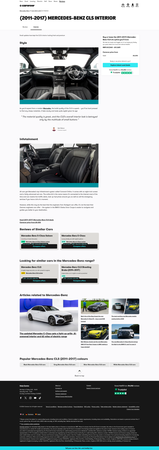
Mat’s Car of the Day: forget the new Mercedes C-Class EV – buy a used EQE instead (93, 319)
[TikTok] (40, 398)
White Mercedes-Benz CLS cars (124, 364)
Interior (36, 27)
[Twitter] (25, 398)
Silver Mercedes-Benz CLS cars (94, 364)
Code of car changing (133, 409)
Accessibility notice (134, 406)
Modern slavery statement (120, 406)
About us (57, 385)
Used (26, 1)
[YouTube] (35, 398)
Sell (45, 1)
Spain (39, 414)
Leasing (32, 1)
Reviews (62, 1)
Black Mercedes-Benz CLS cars (34, 364)
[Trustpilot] (120, 72)
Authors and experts (61, 391)
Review (25, 27)
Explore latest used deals (120, 65)
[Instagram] (30, 398)
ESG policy (87, 406)
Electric (39, 1)
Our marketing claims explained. (30, 424)
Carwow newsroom (60, 394)
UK (23, 414)
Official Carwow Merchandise (63, 396)
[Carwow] (27, 6)
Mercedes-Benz (25, 11)
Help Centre (24, 386)
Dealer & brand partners (93, 388)
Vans (50, 1)
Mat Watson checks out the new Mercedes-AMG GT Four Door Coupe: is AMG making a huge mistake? (94, 344)
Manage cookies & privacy (65, 406)
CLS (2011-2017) (36, 11)
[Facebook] (21, 398)
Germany (30, 414)
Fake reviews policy (106, 406)
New (21, 1)
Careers (88, 385)
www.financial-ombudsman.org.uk (125, 437)
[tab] (25, 27)
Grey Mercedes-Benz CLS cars (64, 364)
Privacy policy (96, 406)
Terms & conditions (51, 406)
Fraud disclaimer (78, 406)
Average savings (24, 426)
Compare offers (39, 246)
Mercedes (47, 108)
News (56, 1)
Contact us (58, 388)
